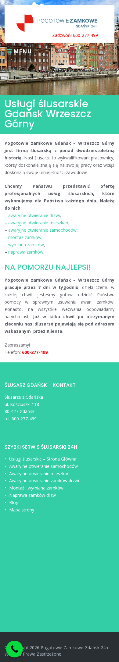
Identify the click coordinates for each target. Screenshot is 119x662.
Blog (13, 502)
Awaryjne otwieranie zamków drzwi (44, 480)
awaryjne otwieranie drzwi (34, 215)
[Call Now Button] (14, 649)
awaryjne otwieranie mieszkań (38, 223)
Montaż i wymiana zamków (36, 488)
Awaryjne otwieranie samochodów (43, 466)
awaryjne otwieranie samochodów (42, 230)
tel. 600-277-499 (21, 419)
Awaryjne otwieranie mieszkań (39, 473)
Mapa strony (21, 510)
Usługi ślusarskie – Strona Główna (42, 459)
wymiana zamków (26, 244)
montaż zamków (24, 237)
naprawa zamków (25, 252)
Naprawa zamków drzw (32, 495)
